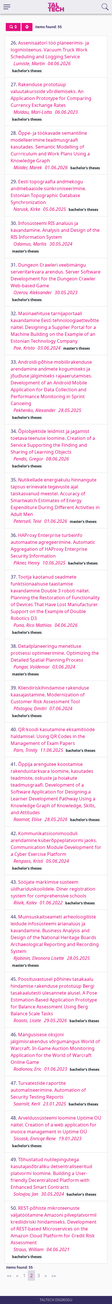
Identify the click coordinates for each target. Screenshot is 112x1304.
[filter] (13, 27)
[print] (27, 27)
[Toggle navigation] (7, 7)
